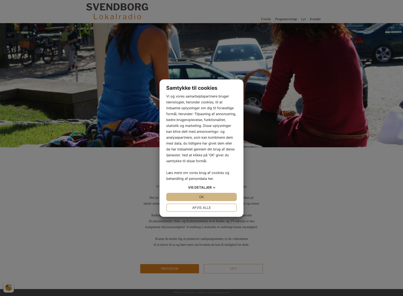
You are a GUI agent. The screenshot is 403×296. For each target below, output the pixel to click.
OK (201, 197)
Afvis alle (201, 207)
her (210, 178)
